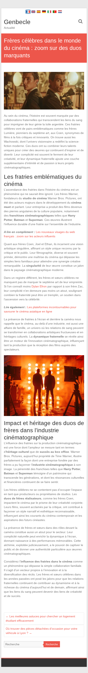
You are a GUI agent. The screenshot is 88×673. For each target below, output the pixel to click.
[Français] (28, 11)
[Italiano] (49, 11)
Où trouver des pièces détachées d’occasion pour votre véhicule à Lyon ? (41, 631)
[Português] (55, 11)
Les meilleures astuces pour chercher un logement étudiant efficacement (40, 618)
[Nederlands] (60, 11)
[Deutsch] (44, 11)
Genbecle (17, 21)
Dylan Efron (39, 286)
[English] (33, 11)
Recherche (52, 644)
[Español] (39, 11)
